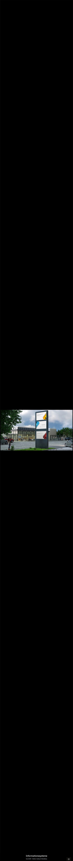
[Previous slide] (3, 431)
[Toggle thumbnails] (68, 859)
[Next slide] (70, 431)
